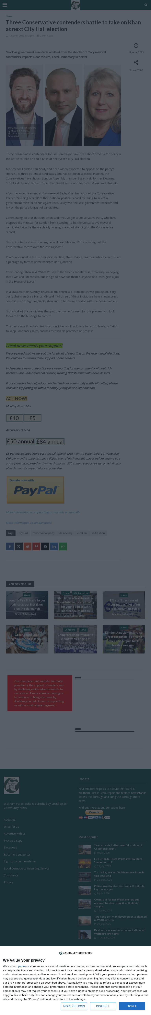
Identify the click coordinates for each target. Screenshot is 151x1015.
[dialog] (75, 980)
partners (23, 966)
